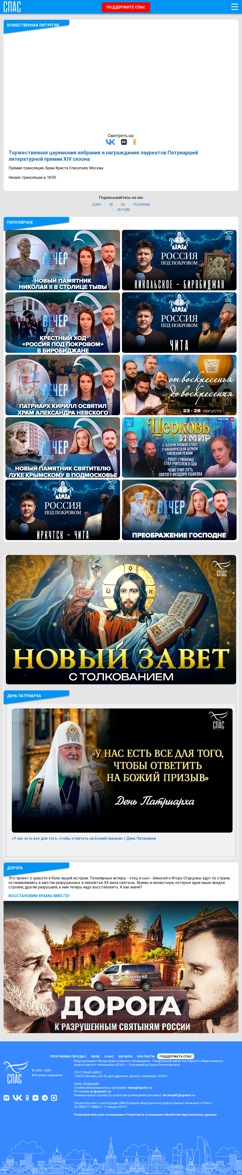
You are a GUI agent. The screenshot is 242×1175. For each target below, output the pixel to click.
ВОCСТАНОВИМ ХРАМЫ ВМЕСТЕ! (39, 896)
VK (111, 204)
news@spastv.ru (139, 1087)
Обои (95, 1056)
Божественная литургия (33, 25)
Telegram (141, 204)
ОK (123, 204)
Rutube (123, 210)
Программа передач (68, 1056)
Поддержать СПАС (176, 1056)
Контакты (146, 1056)
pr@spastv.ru (101, 1091)
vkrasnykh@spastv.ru (179, 1095)
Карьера (125, 1056)
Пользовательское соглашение (98, 1114)
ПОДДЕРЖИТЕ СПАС (126, 7)
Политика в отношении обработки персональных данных (171, 1114)
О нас (109, 1056)
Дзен (96, 204)
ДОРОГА (15, 868)
